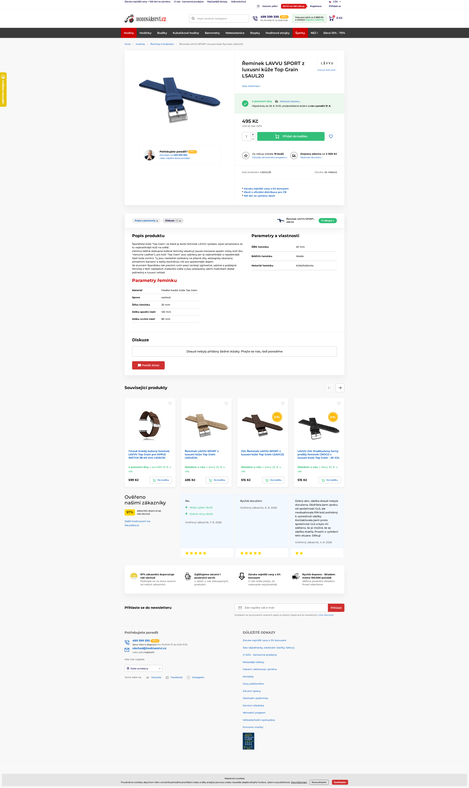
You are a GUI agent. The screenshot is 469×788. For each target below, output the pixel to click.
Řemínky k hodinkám (162, 44)
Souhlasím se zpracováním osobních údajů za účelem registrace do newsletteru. (284, 615)
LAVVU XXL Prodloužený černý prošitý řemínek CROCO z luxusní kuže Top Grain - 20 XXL (319, 454)
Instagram (198, 677)
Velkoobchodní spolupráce (259, 719)
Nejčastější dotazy (217, 1)
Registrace (316, 6)
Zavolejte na (173, 155)
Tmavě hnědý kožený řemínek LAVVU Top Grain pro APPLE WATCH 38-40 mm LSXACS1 (148, 454)
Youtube (156, 677)
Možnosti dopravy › (290, 101)
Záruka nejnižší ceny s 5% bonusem (266, 188)
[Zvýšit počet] (253, 134)
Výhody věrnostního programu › (270, 157)
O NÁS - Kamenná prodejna (260, 654)
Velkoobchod (238, 1)
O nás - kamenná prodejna (189, 1)
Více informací (326, 615)
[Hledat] (193, 18)
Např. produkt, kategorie (212, 18)
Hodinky (140, 44)
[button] (340, 387)
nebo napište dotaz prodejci (175, 158)
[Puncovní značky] (248, 740)
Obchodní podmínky (255, 698)
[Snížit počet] (253, 138)
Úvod (127, 44)
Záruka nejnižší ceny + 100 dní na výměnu (147, 1)
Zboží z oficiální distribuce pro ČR (265, 192)
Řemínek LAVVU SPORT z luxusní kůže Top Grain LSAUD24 (202, 454)
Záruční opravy (252, 691)
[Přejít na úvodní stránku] (146, 18)
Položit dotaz (150, 365)
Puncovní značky (253, 727)
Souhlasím (340, 782)
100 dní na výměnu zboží (259, 195)
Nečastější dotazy (253, 662)
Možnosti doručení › (311, 157)
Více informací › (251, 86)
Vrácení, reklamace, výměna (260, 669)
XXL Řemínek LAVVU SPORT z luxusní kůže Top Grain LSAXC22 (262, 452)
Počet (246, 136)
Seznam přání (269, 6)
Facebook (176, 677)
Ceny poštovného (253, 683)
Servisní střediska (253, 705)
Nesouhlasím (319, 782)
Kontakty (248, 676)
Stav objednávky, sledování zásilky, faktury (269, 647)
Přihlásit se (335, 6)
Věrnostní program (254, 712)
